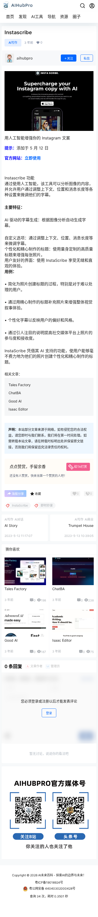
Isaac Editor (18, 409)
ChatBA (15, 393)
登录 (49, 713)
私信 (87, 58)
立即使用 (33, 158)
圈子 (77, 16)
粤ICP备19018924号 (49, 882)
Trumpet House (80, 525)
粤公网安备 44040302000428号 (52, 888)
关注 (70, 58)
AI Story (11, 525)
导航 (51, 16)
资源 (64, 16)
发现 (23, 16)
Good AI (15, 401)
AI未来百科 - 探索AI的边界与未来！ (61, 875)
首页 (10, 16)
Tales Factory (20, 385)
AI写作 (13, 42)
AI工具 (37, 16)
